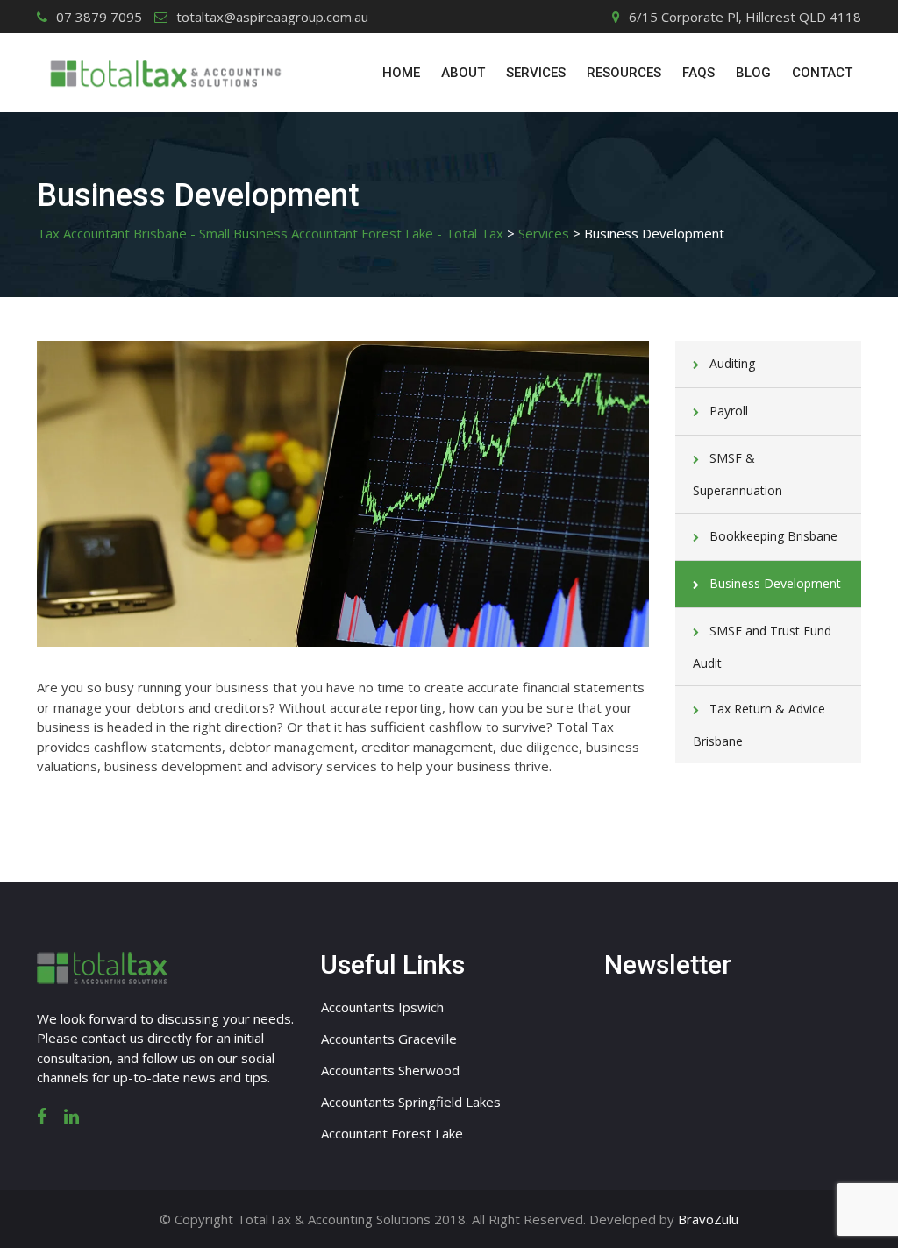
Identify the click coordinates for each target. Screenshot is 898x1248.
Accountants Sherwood (390, 1070)
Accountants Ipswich (382, 1007)
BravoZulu (708, 1219)
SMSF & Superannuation (737, 474)
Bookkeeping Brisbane (773, 536)
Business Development (775, 583)
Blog (753, 73)
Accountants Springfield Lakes (411, 1101)
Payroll (728, 410)
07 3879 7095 (99, 16)
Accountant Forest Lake (392, 1133)
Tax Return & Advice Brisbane (759, 724)
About (463, 73)
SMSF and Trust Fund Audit (762, 646)
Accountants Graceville (389, 1038)
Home (401, 73)
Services (536, 73)
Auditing (732, 363)
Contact (822, 73)
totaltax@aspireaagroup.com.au (272, 16)
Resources (624, 73)
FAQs (698, 73)
